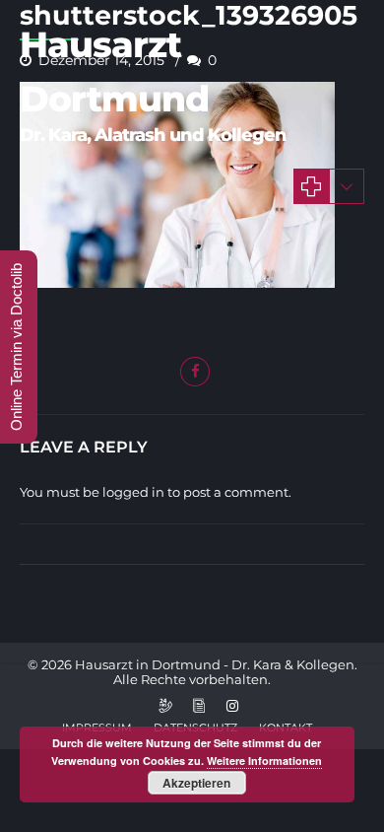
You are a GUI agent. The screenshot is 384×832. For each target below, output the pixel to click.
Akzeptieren (196, 783)
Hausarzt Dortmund (114, 71)
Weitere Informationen (264, 760)
